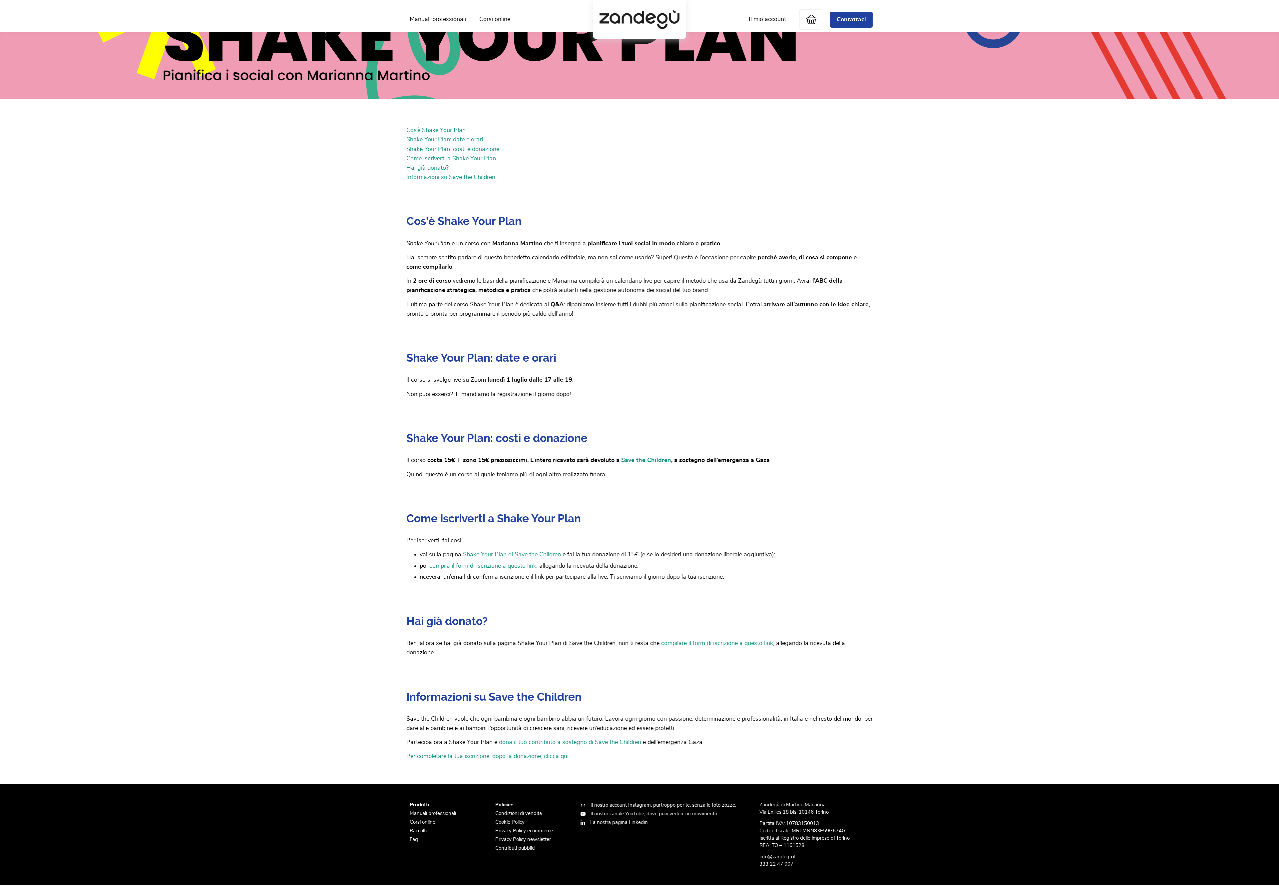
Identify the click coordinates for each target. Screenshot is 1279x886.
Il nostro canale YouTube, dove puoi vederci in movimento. (654, 813)
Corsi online (494, 19)
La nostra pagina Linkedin (619, 822)
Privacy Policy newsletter (523, 839)
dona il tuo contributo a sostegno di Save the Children (570, 742)
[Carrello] (811, 19)
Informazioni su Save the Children (450, 177)
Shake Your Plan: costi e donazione (452, 149)
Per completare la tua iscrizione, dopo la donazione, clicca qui (487, 756)
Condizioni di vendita (518, 813)
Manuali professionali (438, 19)
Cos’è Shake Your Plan (436, 130)
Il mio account (767, 19)
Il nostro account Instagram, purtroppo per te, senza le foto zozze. (663, 805)
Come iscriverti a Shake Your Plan (451, 159)
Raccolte (419, 830)
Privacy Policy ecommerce (524, 830)
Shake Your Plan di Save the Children (512, 555)
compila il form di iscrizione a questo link (482, 566)
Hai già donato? (427, 168)
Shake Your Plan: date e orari (444, 140)
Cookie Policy (510, 822)
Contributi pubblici (515, 848)
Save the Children (646, 460)
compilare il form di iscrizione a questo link (717, 643)
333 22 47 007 (776, 864)
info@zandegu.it (777, 856)
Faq (414, 839)
